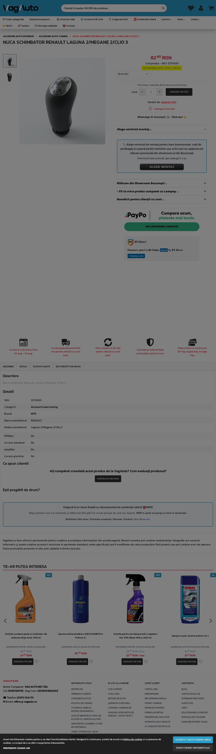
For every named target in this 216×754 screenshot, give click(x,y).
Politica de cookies (133, 739)
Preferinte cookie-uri (16, 748)
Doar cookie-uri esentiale (193, 748)
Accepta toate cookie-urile (193, 739)
